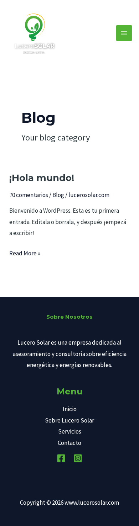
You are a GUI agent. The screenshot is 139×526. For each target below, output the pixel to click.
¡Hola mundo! (41, 178)
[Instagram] (77, 458)
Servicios (69, 431)
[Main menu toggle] (124, 33)
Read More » (24, 252)
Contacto (69, 443)
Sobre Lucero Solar (69, 420)
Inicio (70, 409)
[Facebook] (61, 458)
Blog (58, 195)
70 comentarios (28, 195)
